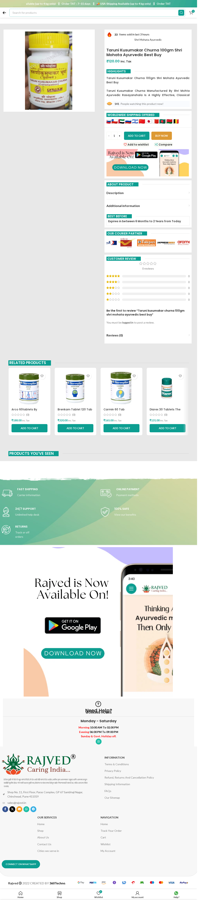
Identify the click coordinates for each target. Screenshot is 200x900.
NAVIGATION (109, 817)
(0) (27, 414)
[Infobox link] (49, 493)
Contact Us (44, 844)
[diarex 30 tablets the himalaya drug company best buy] (168, 388)
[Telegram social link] (33, 809)
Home (41, 824)
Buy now (161, 135)
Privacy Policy (112, 770)
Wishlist (106, 844)
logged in (127, 322)
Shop (40, 830)
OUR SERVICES (47, 817)
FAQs (107, 791)
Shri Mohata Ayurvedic (148, 39)
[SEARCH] (181, 13)
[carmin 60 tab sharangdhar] (121, 388)
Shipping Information (117, 784)
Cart (103, 837)
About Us (43, 837)
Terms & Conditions (116, 764)
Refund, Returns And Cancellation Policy (129, 777)
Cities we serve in (48, 850)
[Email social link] (19, 809)
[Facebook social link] (5, 809)
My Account (108, 850)
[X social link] (12, 809)
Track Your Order (111, 830)
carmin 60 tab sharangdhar (114, 411)
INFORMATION (114, 757)
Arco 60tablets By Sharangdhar (24, 411)
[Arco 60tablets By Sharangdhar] (29, 388)
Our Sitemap (112, 797)
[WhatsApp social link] (99, 741)
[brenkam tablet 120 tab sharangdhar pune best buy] (76, 388)
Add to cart (137, 135)
